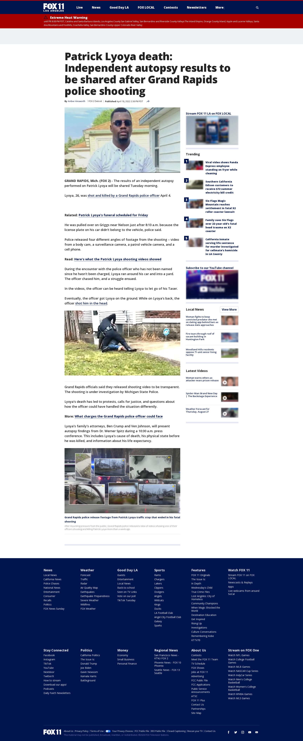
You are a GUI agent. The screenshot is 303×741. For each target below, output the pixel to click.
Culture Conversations (203, 631)
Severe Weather (89, 600)
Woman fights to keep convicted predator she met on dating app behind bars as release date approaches (202, 320)
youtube (249, 732)
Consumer (49, 596)
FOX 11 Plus (198, 700)
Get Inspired (198, 619)
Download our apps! (54, 684)
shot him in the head (91, 303)
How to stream (52, 680)
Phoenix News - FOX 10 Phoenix (167, 664)
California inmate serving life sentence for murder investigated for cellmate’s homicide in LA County (222, 247)
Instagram (49, 659)
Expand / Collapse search (257, 7)
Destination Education (203, 615)
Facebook (49, 655)
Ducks (157, 608)
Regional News (166, 650)
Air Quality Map (89, 587)
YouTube (48, 667)
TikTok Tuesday (126, 600)
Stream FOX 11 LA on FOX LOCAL (208, 113)
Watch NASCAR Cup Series (243, 671)
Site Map (196, 713)
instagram (242, 732)
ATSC (194, 696)
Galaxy (158, 621)
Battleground (87, 680)
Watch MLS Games (239, 698)
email (257, 732)
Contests (196, 655)
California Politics (90, 655)
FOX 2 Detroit (95, 101)
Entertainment (51, 591)
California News (52, 579)
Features (198, 570)
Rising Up (196, 623)
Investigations (199, 627)
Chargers (159, 579)
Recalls (47, 600)
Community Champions (204, 603)
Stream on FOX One (243, 650)
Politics (47, 604)
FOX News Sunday (53, 608)
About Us (198, 650)
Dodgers (159, 591)
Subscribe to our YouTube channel (210, 268)
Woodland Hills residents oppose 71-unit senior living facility (201, 352)
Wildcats (159, 600)
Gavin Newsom (89, 672)
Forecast (85, 575)
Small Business (125, 659)
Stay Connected (55, 650)
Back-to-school (126, 587)
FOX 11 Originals (200, 575)
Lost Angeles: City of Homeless (203, 597)
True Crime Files (200, 591)
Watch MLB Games (239, 666)
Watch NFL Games (239, 655)
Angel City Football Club (167, 617)
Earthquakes (87, 591)
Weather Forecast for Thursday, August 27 (198, 410)
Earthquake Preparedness (95, 596)
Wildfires (85, 604)
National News (51, 587)
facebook (228, 732)
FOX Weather (88, 608)
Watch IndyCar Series (240, 675)
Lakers (158, 583)
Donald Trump (88, 663)
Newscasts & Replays (240, 582)
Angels (158, 596)
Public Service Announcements (200, 690)
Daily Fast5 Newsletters (56, 693)
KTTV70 (195, 640)
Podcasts (48, 688)
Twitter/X (48, 676)
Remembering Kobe (202, 636)
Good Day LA (127, 570)
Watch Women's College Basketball (242, 688)
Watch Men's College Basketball (240, 681)
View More (229, 309)
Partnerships (198, 708)
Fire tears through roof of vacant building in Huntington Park (200, 336)
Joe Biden (85, 667)
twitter (235, 732)
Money (122, 650)
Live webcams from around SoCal (243, 592)
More (220, 7)
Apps (231, 586)
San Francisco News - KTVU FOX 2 (166, 657)
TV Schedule (198, 663)
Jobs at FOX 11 (199, 672)
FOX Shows (197, 667)
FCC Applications (200, 684)
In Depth (196, 583)
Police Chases (51, 583)
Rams (157, 575)
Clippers (158, 587)
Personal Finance (127, 663)
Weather (87, 570)
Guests (121, 575)
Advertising (197, 676)
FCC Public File (199, 680)
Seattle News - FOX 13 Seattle (167, 671)
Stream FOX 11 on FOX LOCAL (241, 576)
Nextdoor (48, 672)
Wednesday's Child (201, 587)
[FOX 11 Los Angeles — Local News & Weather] (55, 7)
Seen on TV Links (127, 591)
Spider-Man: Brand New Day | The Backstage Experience (201, 395)
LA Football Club (163, 612)
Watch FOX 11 (239, 570)
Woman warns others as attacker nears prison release (202, 379)
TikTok (47, 663)
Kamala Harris (88, 676)
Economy (122, 655)
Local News (195, 309)
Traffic (84, 579)
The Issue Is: (198, 579)
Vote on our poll (126, 596)
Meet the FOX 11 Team (204, 659)
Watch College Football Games (241, 661)
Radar (83, 583)
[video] (229, 381)
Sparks (158, 625)
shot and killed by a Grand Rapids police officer (124, 195)
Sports (159, 570)
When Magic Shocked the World (205, 609)
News (47, 570)
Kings (157, 604)
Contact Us (197, 704)
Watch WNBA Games (240, 694)
